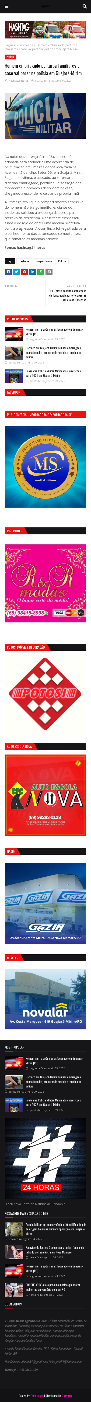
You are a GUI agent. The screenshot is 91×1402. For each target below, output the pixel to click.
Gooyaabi (67, 1396)
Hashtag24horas (18, 80)
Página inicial (13, 45)
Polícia (28, 45)
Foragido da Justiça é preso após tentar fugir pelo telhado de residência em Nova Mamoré (55, 1249)
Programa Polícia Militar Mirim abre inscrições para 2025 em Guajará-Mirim (53, 373)
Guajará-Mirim (44, 261)
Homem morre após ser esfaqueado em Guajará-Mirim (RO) (54, 331)
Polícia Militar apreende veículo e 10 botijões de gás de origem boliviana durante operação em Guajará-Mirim (56, 1229)
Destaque (24, 261)
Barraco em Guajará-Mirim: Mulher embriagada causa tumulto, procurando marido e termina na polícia (53, 352)
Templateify (36, 1396)
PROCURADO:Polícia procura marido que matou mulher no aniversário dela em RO (53, 1287)
